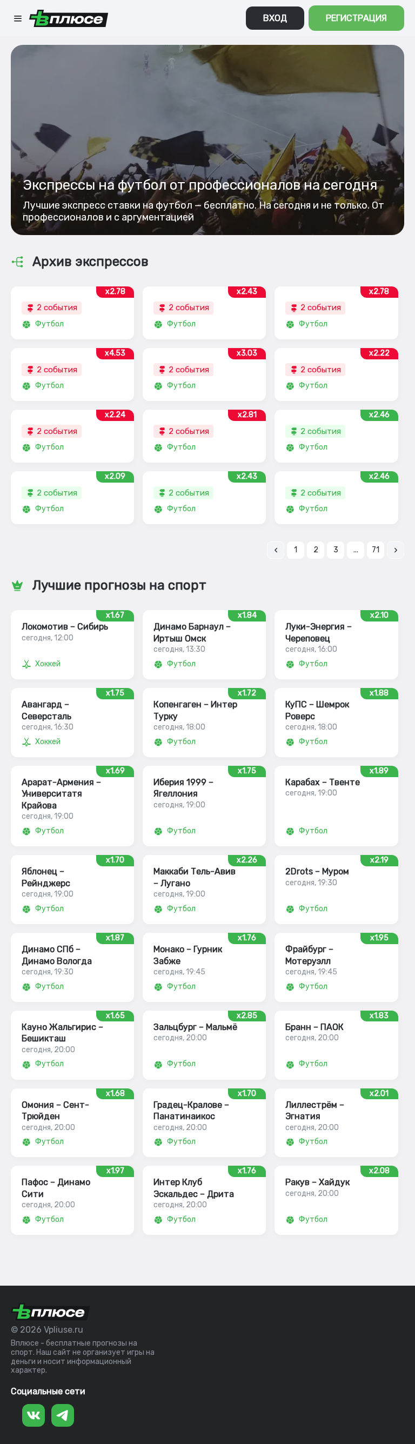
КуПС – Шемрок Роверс (317, 710)
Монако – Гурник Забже (187, 955)
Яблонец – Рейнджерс (46, 877)
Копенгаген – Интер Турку (195, 710)
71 (375, 549)
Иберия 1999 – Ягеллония (183, 788)
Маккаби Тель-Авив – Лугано (194, 877)
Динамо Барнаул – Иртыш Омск (192, 632)
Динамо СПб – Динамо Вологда (57, 955)
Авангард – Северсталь (46, 710)
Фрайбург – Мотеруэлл (309, 955)
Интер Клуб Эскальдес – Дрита (193, 1188)
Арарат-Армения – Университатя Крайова (61, 794)
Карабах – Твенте (322, 782)
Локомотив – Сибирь (65, 626)
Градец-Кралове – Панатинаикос (191, 1110)
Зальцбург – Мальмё (195, 1027)
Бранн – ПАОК (314, 1027)
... (355, 549)
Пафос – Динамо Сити (56, 1188)
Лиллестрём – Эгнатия (314, 1110)
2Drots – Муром (317, 871)
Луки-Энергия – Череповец (318, 632)
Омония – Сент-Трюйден (55, 1110)
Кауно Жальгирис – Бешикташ (62, 1033)
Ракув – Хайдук (317, 1182)
